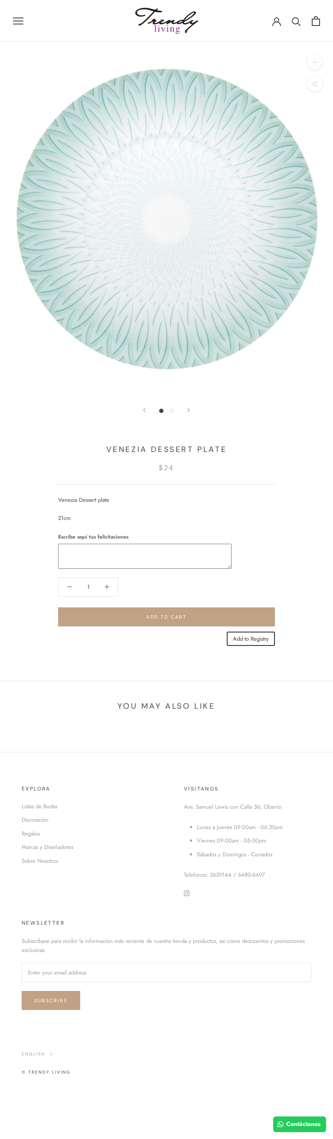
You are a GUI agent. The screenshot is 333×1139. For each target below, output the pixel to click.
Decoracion (35, 820)
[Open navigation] (18, 21)
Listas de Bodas (39, 806)
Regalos (31, 833)
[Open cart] (316, 21)
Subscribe (51, 1000)
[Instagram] (186, 892)
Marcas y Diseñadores (47, 847)
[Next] (188, 410)
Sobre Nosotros (40, 861)
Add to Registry (251, 639)
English (34, 1054)
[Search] (296, 21)
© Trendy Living (46, 1072)
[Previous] (144, 410)
